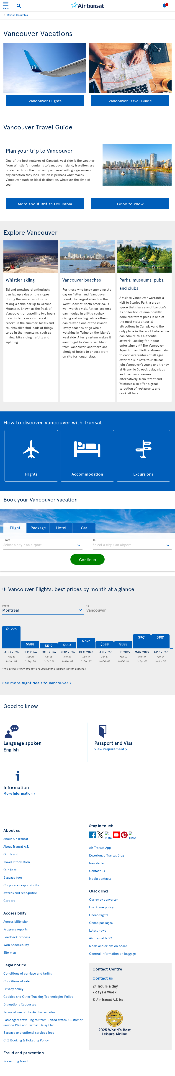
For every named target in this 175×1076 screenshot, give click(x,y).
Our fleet (9, 869)
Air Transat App (100, 847)
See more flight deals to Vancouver (35, 682)
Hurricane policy (101, 907)
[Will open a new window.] (92, 836)
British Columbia (17, 15)
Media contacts (100, 878)
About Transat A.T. (16, 846)
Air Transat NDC (100, 938)
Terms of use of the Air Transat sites (29, 1012)
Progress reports (15, 929)
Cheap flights (98, 915)
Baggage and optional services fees (28, 1032)
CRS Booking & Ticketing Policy (26, 1040)
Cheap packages (101, 922)
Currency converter (103, 899)
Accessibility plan (15, 921)
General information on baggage (112, 953)
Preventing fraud (15, 1061)
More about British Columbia (45, 204)
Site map (9, 952)
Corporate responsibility (21, 885)
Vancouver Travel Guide (130, 100)
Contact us (97, 871)
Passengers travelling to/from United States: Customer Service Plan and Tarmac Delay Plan (43, 1022)
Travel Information (16, 862)
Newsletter (97, 863)
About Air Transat (15, 839)
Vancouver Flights (45, 100)
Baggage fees (12, 877)
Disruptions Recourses (19, 1004)
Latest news (97, 930)
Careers (9, 900)
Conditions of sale (16, 981)
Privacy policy (13, 989)
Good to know (130, 204)
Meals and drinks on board (108, 946)
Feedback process (16, 937)
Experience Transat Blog (106, 855)
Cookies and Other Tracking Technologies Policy (38, 996)
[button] (14, 528)
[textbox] (42, 544)
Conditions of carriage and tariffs (27, 973)
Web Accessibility (16, 944)
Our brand (10, 854)
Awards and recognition (20, 893)
